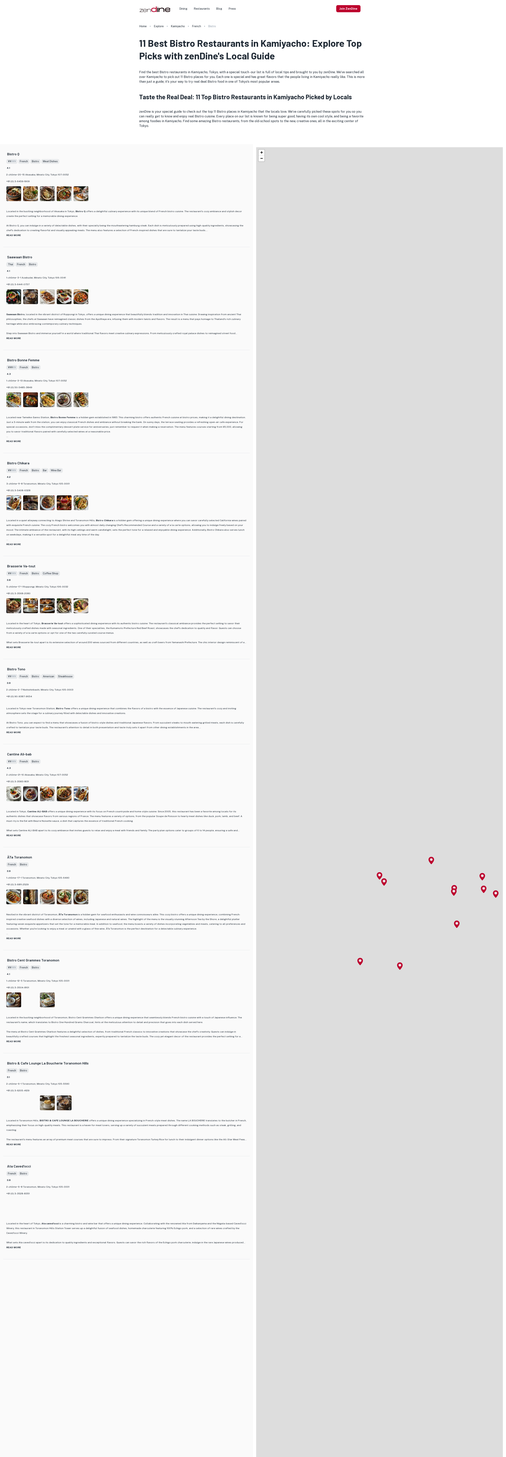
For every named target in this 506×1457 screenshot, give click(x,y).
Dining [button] (183, 8)
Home (143, 26)
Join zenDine (348, 8)
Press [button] (232, 8)
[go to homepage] (154, 12)
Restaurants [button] (202, 8)
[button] (379, 875)
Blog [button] (219, 8)
